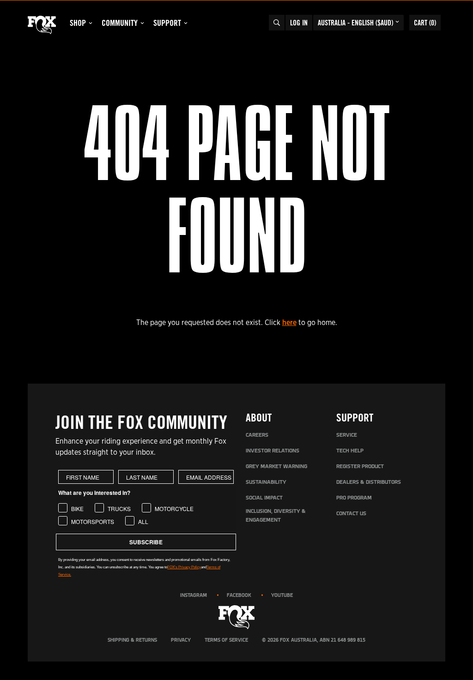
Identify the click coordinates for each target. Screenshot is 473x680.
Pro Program (354, 498)
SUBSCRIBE (146, 542)
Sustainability (266, 482)
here (289, 322)
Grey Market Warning (276, 466)
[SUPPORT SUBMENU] (186, 23)
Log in (299, 22)
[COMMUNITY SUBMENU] (142, 23)
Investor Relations (272, 451)
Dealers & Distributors (368, 482)
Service (346, 435)
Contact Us (351, 514)
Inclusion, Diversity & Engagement (276, 516)
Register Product (360, 466)
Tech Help (350, 451)
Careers (257, 435)
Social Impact (264, 498)
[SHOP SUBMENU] (90, 23)
